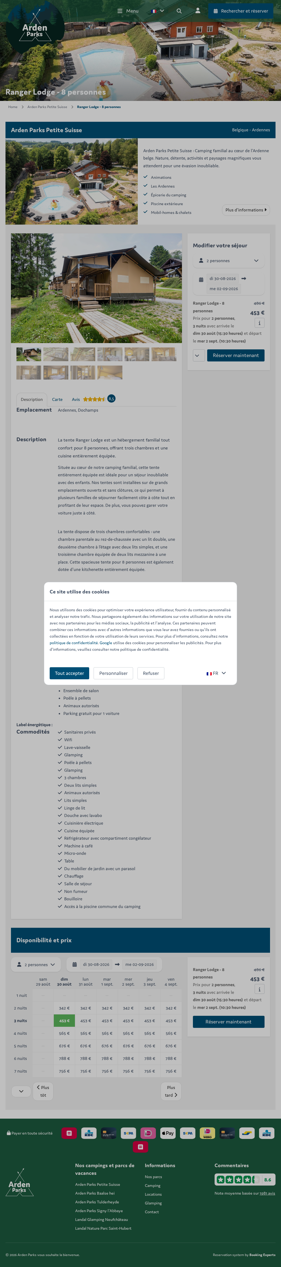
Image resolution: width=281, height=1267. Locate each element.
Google (106, 642)
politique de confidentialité (74, 642)
